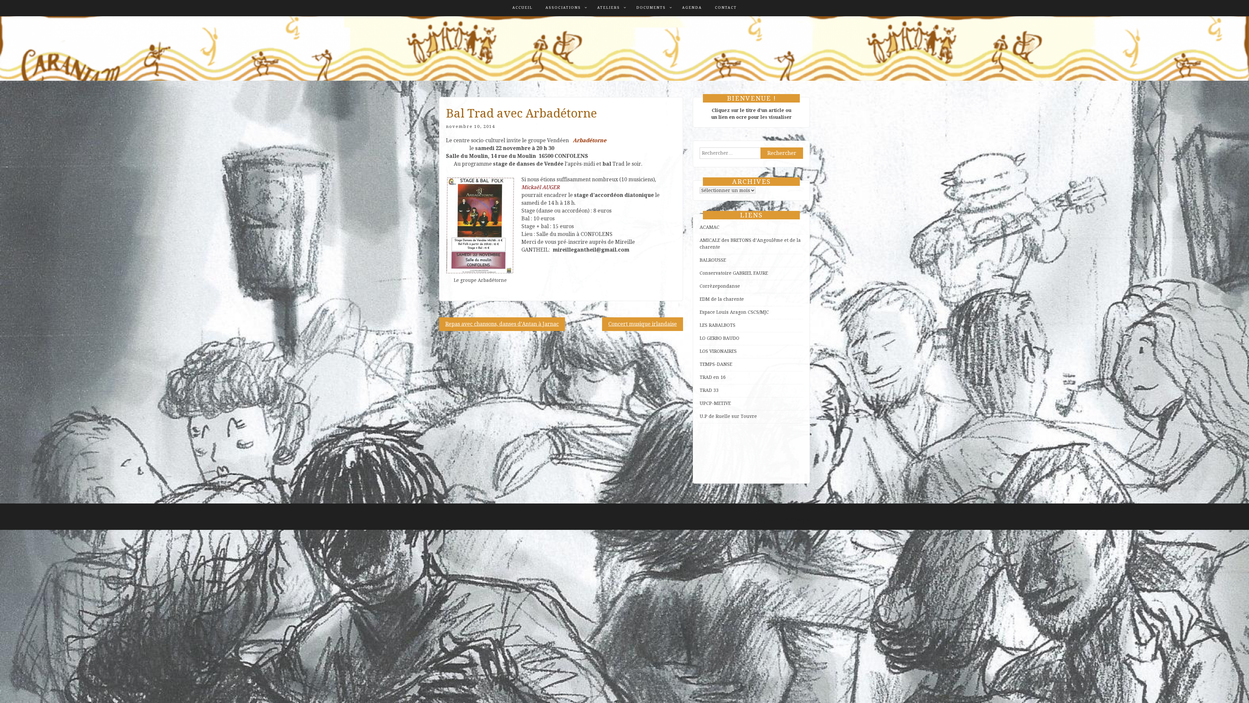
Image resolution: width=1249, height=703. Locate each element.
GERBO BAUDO (723, 338)
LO (703, 338)
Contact (726, 8)
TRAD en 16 (713, 377)
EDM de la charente (722, 299)
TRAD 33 (709, 390)
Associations (563, 8)
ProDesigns (797, 519)
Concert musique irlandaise (642, 324)
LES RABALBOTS (717, 325)
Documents (651, 8)
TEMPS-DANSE (716, 364)
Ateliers (608, 8)
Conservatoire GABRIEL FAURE (734, 273)
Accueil (522, 8)
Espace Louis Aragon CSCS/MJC (734, 312)
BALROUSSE (713, 260)
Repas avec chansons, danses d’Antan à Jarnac (502, 324)
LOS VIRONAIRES (718, 351)
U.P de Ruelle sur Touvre (728, 416)
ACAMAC (709, 227)
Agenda (692, 8)
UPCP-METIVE (715, 403)
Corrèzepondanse (720, 286)
